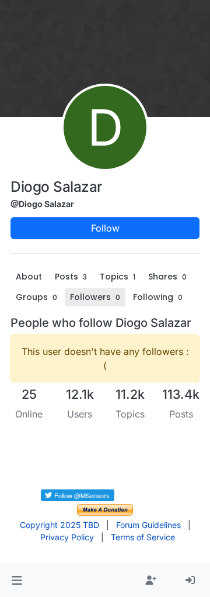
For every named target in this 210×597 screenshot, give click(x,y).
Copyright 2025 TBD (59, 525)
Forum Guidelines (148, 525)
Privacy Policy (67, 537)
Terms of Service (143, 537)
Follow (105, 228)
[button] (17, 580)
